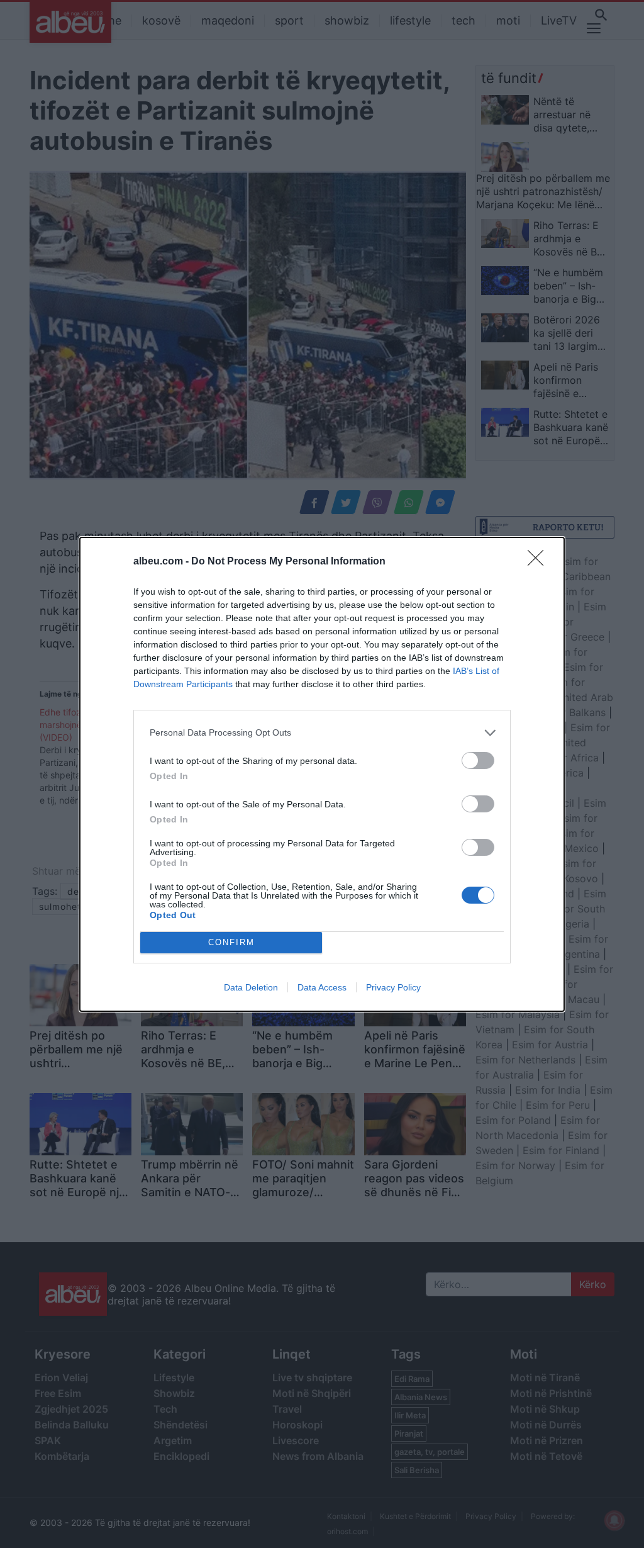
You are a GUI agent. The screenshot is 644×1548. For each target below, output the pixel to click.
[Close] (540, 562)
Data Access (322, 987)
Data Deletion (251, 987)
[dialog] (322, 774)
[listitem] (322, 732)
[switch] (478, 760)
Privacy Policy (393, 987)
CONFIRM (231, 942)
